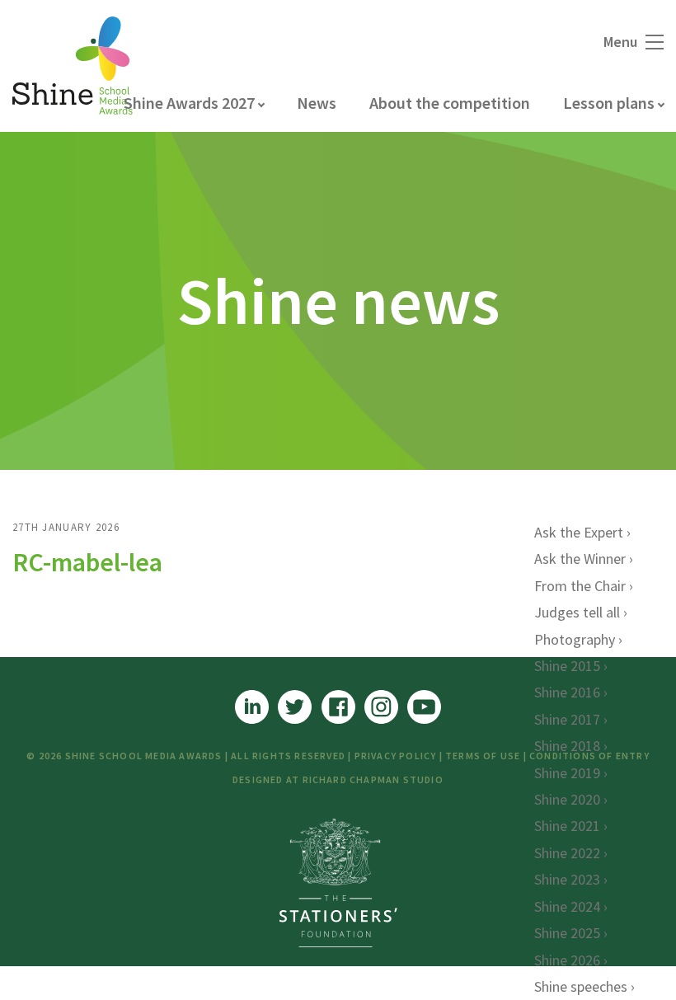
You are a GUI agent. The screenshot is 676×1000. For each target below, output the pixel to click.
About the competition (449, 102)
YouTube (424, 707)
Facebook (338, 707)
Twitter (295, 707)
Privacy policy (395, 755)
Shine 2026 (567, 960)
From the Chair (580, 585)
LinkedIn (252, 707)
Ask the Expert (578, 532)
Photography (574, 639)
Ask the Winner (580, 558)
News (316, 102)
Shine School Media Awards (72, 65)
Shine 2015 (567, 665)
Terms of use (482, 755)
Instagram (381, 707)
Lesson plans (609, 102)
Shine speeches (580, 986)
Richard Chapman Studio (373, 779)
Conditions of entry (589, 755)
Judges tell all (577, 612)
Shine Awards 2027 (189, 102)
